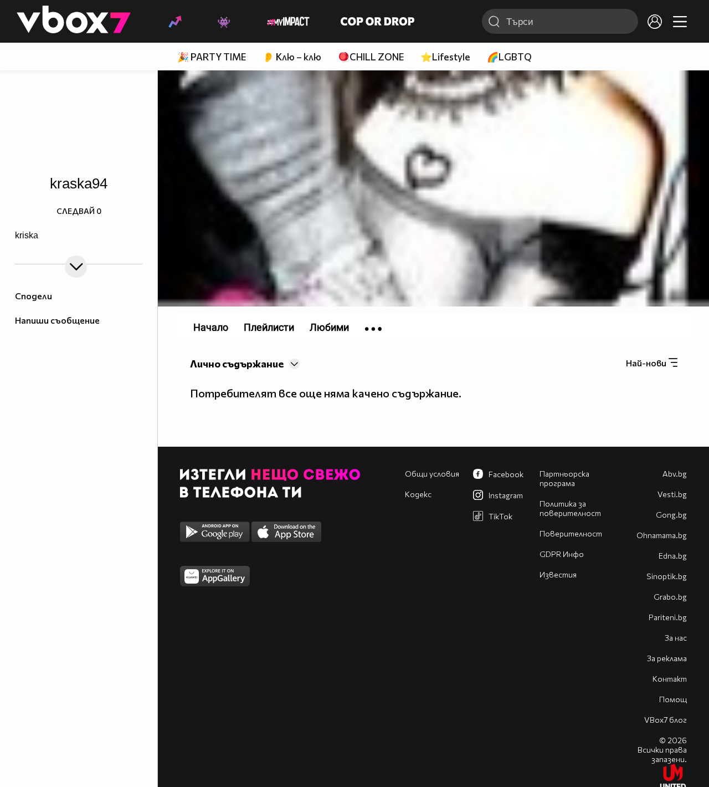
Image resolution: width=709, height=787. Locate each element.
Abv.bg (674, 473)
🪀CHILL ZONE (371, 57)
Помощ (673, 699)
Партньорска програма (564, 478)
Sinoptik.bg (666, 576)
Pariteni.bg (668, 617)
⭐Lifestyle (445, 57)
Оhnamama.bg (661, 535)
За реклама (667, 658)
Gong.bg (671, 514)
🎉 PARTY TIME (211, 57)
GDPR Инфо (562, 554)
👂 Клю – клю (292, 57)
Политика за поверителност (570, 508)
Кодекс (418, 494)
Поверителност (571, 533)
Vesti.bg (672, 494)
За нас (676, 637)
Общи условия (432, 473)
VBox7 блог (665, 719)
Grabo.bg (670, 596)
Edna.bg (673, 555)
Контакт (670, 678)
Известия (558, 574)
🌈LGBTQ (509, 57)
